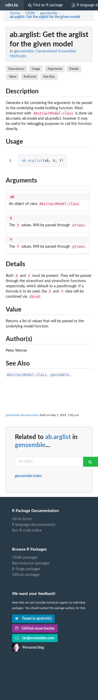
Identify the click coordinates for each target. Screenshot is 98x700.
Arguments (54, 68)
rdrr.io (11, 5)
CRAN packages (25, 557)
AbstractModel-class (27, 375)
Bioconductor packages (31, 563)
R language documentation (33, 525)
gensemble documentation (22, 415)
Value (12, 76)
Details (74, 68)
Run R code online (27, 530)
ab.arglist (32, 160)
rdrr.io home (22, 519)
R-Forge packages (26, 569)
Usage (36, 68)
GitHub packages (25, 575)
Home (15, 13)
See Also (49, 76)
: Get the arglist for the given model (45, 17)
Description (16, 68)
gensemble (59, 375)
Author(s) (30, 76)
